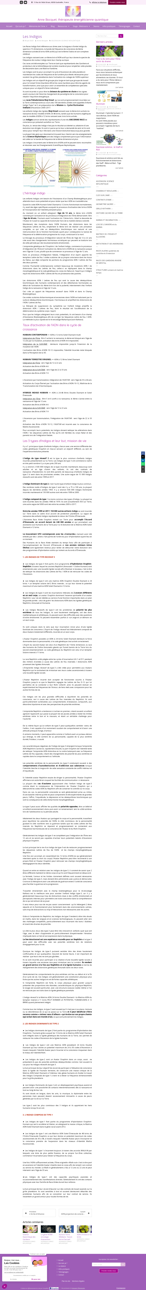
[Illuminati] (109, 96)
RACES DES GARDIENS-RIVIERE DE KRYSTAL (108, 261)
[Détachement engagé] (109, 51)
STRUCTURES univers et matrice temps (109, 271)
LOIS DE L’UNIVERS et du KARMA (106, 225)
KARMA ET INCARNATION (107, 220)
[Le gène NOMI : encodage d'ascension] (48, 1229)
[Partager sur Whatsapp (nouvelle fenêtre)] (143, 464)
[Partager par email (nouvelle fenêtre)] (143, 467)
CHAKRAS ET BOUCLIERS (106, 191)
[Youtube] (25, 2)
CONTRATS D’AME (103, 200)
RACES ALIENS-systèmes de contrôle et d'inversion (107, 252)
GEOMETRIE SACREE (104, 204)
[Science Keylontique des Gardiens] (30, 1229)
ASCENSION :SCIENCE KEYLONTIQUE (105, 182)
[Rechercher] (121, 36)
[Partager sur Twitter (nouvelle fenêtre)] (143, 457)
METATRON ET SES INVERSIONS (109, 243)
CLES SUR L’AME (103, 195)
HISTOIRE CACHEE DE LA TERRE (109, 213)
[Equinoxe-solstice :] (109, 139)
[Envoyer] (123, 1264)
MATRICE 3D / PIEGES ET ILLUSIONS (106, 235)
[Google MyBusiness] (21, 2)
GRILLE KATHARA (103, 208)
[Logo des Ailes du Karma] (73, 16)
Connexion (121, 1288)
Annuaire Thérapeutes (78, 1288)
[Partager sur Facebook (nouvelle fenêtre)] (143, 453)
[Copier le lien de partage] (143, 471)
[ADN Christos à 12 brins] (84, 1229)
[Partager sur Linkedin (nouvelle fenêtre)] (143, 460)
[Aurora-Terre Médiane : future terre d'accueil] (66, 1229)
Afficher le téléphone (99, 2)
